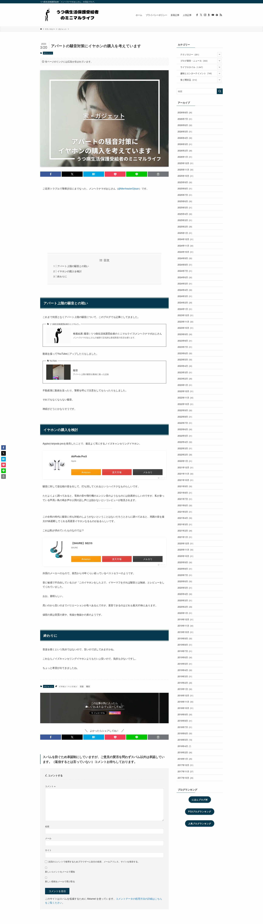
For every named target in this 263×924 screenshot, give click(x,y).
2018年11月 (185, 701)
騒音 (75, 370)
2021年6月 (185, 505)
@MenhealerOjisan (128, 188)
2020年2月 (185, 606)
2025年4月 (185, 213)
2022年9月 (185, 410)
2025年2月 (185, 226)
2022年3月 (185, 448)
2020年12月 (185, 543)
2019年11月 (185, 625)
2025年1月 (185, 232)
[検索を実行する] (220, 91)
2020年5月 (185, 587)
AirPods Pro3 (79, 456)
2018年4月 (184, 746)
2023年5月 (185, 359)
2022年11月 (185, 397)
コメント (50, 786)
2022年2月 (185, 454)
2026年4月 (185, 137)
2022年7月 (185, 422)
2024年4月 (185, 289)
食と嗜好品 (188, 79)
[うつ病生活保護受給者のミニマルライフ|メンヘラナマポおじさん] (70, 15)
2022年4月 (185, 441)
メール (48, 838)
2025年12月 (185, 163)
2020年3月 (185, 600)
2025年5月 (185, 207)
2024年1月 (185, 308)
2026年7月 (185, 118)
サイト (48, 850)
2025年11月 (185, 169)
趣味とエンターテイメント (196, 73)
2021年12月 (185, 467)
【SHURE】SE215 (81, 543)
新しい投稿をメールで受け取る (60, 881)
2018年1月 (185, 758)
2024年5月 (185, 283)
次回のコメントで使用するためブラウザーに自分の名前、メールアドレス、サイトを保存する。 (94, 861)
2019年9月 (185, 638)
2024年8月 (185, 264)
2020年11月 (185, 549)
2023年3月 (185, 372)
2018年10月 (185, 708)
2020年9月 (185, 562)
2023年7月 (185, 346)
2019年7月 (185, 651)
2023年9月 (185, 334)
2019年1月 (185, 688)
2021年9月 (185, 486)
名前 (47, 826)
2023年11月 (185, 321)
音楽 (82, 686)
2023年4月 (185, 365)
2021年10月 (185, 479)
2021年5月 (185, 511)
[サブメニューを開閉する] (219, 54)
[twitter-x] (201, 14)
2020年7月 (185, 575)
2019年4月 (185, 670)
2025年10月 (185, 175)
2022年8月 (185, 416)
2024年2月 (185, 302)
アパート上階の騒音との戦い (73, 266)
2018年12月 (185, 695)
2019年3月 (185, 676)
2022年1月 (185, 460)
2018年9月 (185, 714)
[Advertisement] (104, 222)
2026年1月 (185, 156)
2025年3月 (185, 220)
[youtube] (212, 14)
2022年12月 (185, 391)
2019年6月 (185, 657)
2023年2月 (185, 378)
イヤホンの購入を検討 (69, 271)
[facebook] (197, 14)
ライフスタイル (191, 67)
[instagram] (205, 14)
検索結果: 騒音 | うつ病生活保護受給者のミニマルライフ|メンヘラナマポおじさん (117, 333)
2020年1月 (185, 612)
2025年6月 (185, 201)
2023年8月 (185, 340)
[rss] (220, 14)
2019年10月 (185, 632)
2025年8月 (185, 188)
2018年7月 (185, 727)
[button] (50, 174)
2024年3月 (185, 296)
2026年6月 (185, 125)
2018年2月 (185, 752)
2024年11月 (185, 245)
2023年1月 (185, 384)
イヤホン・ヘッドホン (68, 686)
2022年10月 (185, 403)
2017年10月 (185, 777)
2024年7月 (185, 270)
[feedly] (216, 14)
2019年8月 (185, 644)
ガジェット (48, 53)
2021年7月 (185, 498)
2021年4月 (185, 517)
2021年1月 (185, 536)
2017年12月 (185, 764)
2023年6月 (185, 353)
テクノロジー (189, 54)
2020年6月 (185, 581)
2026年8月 (185, 112)
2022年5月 (185, 435)
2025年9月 (185, 182)
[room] (208, 14)
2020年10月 (185, 556)
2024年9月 (185, 258)
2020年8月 (185, 568)
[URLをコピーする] (158, 174)
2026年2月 (185, 150)
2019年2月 (185, 682)
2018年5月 (185, 739)
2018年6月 (185, 733)
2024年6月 (185, 277)
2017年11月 (185, 771)
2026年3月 (185, 144)
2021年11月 (185, 473)
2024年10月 (185, 251)
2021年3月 (185, 524)
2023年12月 (185, 315)
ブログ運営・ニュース (193, 60)
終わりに (62, 276)
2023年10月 (185, 327)
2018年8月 (185, 720)
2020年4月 (185, 593)
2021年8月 (185, 492)
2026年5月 (185, 131)
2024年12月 (185, 239)
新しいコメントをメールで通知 (60, 871)
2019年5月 (185, 663)
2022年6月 (185, 429)
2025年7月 (185, 194)
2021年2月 (185, 530)
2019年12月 (185, 619)
